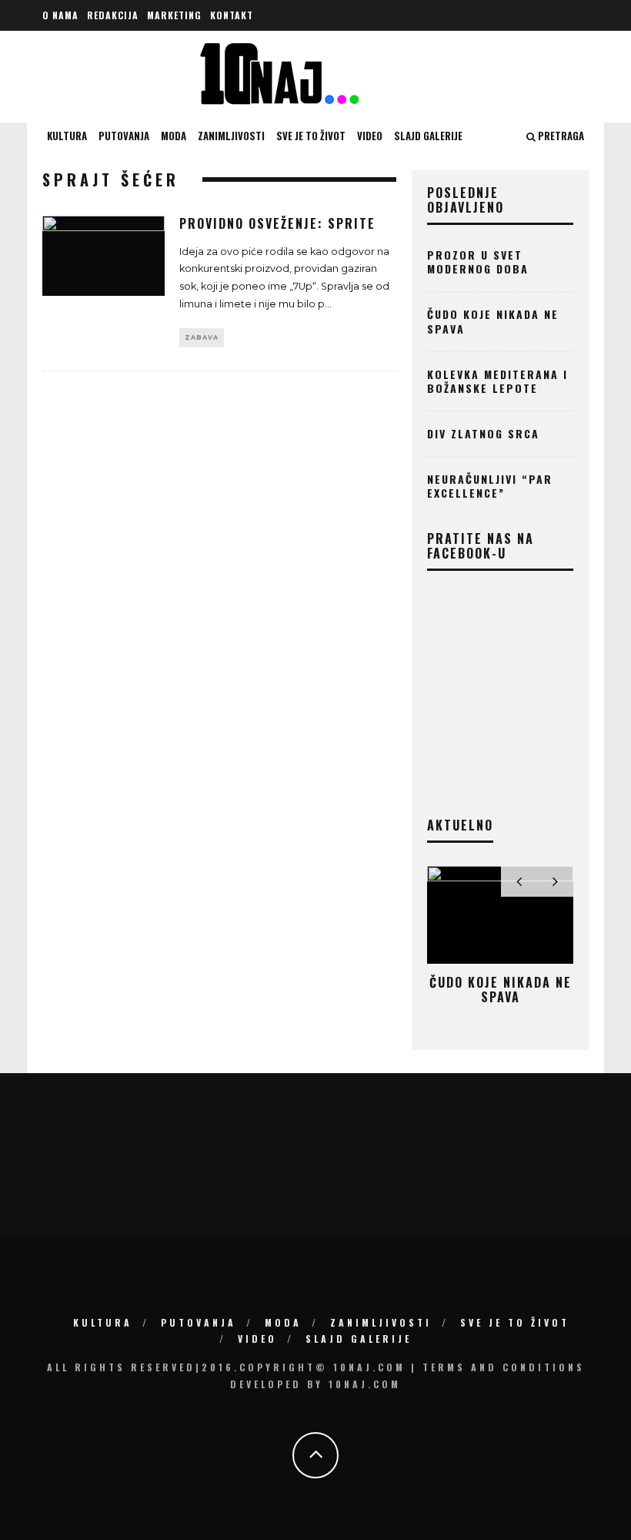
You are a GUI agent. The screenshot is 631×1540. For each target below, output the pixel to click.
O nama (60, 15)
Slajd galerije (428, 135)
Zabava (202, 337)
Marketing (174, 15)
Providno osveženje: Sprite (277, 223)
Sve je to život (311, 135)
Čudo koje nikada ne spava (493, 321)
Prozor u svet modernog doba (478, 262)
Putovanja (123, 135)
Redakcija (113, 15)
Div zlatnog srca (483, 433)
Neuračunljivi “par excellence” (490, 486)
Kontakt (231, 15)
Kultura (67, 135)
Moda (173, 135)
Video (369, 135)
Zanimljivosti (231, 135)
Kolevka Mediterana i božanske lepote (497, 381)
